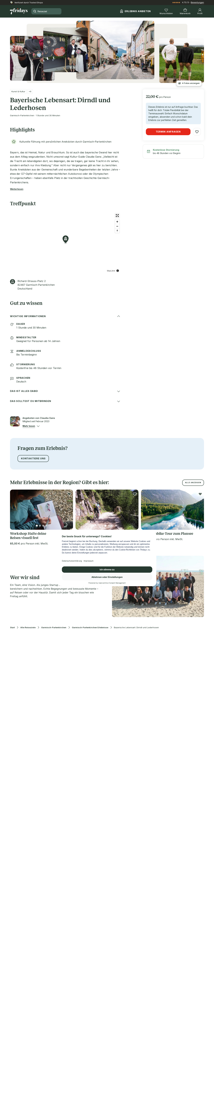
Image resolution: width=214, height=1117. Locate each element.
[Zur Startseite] (19, 11)
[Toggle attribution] (118, 271)
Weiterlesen (16, 189)
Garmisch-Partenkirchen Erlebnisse (90, 627)
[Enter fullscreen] (117, 215)
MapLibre (111, 270)
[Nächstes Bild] (67, 509)
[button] (29, 426)
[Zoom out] (117, 226)
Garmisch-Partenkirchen (53, 627)
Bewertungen (197, 2)
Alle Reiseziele (28, 627)
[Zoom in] (117, 221)
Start (12, 627)
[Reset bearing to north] (117, 230)
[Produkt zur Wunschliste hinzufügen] (197, 131)
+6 (30, 91)
